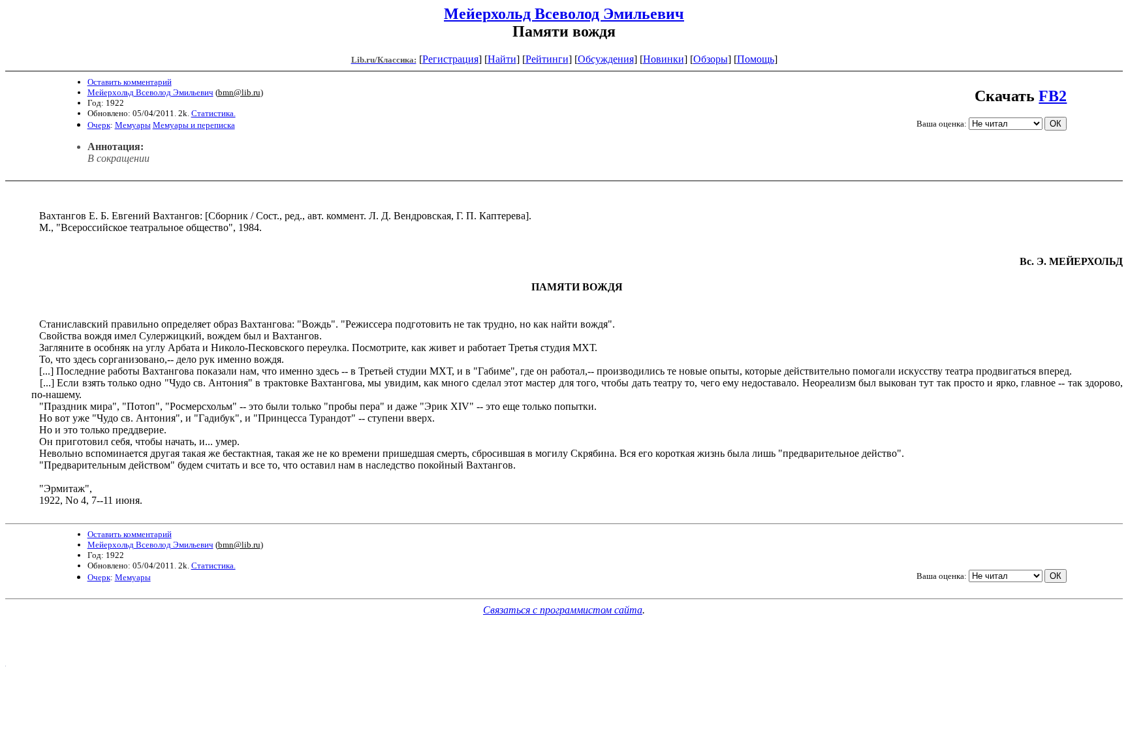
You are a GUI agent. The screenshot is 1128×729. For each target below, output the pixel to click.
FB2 (1053, 95)
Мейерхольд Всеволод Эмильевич (564, 13)
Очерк (98, 125)
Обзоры (710, 59)
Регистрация (450, 59)
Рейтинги (547, 59)
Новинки (663, 59)
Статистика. (213, 113)
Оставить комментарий (129, 82)
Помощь (755, 59)
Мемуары (133, 125)
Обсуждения (606, 59)
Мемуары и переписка (194, 125)
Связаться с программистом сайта (562, 609)
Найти (502, 59)
